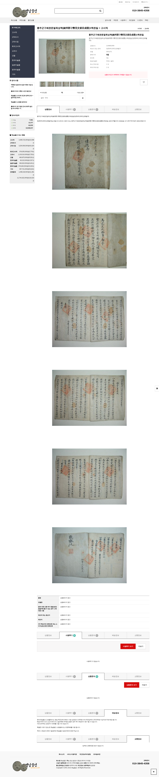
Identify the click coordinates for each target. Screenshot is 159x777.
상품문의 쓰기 (132, 685)
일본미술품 (16, 65)
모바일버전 (96, 754)
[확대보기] (62, 92)
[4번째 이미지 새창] (65, 84)
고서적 (14, 32)
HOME (140, 28)
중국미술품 (16, 70)
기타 (13, 74)
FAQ (146, 20)
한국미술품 (16, 60)
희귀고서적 (16, 46)
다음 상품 (80, 92)
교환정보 (138, 109)
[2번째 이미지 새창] (50, 84)
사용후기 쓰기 (128, 646)
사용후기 (123, 20)
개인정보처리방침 (85, 754)
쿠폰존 (115, 20)
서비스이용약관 (72, 754)
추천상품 (22, 20)
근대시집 (15, 42)
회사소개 (61, 754)
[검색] (100, 11)
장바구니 (145, 2)
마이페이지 (136, 2)
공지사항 (108, 20)
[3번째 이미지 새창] (58, 84)
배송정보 (115, 109)
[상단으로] (154, 772)
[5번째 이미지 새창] (73, 84)
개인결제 (132, 20)
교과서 (14, 51)
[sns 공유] (82, 98)
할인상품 (31, 20)
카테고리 (16, 27)
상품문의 (92, 109)
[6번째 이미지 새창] (80, 84)
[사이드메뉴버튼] (157, 388)
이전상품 (44, 92)
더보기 (140, 646)
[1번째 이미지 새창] (43, 84)
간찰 (13, 56)
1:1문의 (140, 20)
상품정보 (48, 109)
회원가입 (127, 2)
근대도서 (15, 37)
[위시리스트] (144, 82)
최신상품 (14, 20)
